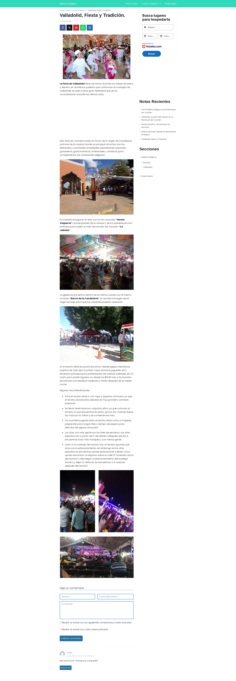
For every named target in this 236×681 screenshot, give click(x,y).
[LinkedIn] (90, 28)
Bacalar (146, 162)
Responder (66, 668)
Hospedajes (170, 3)
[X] (69, 28)
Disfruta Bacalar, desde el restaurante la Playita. (158, 133)
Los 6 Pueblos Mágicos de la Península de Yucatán (158, 111)
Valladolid (147, 167)
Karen (69, 652)
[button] (77, 501)
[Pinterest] (76, 28)
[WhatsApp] (83, 28)
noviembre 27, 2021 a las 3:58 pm (80, 656)
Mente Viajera (68, 3)
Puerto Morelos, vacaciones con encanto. (155, 125)
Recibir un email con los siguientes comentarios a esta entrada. (97, 622)
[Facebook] (63, 28)
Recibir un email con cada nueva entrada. (85, 629)
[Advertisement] (97, 119)
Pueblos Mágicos (150, 3)
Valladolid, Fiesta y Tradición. (154, 139)
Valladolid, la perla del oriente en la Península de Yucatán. (157, 118)
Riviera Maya (132, 3)
